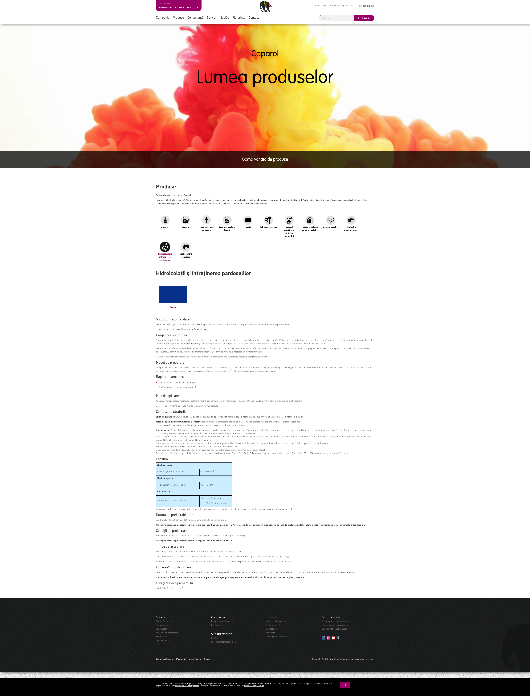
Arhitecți (270, 628)
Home (316, 5)
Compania (162, 17)
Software (160, 636)
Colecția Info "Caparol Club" (334, 628)
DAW (323, 5)
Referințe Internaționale (222, 641)
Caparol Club (347, 5)
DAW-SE (215, 637)
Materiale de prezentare (167, 632)
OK (345, 685)
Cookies (207, 658)
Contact (254, 17)
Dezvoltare (216, 624)
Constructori (162, 628)
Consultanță (195, 17)
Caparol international (221, 620)
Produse (178, 17)
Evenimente (333, 5)
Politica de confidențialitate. (187, 685)
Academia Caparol (275, 620)
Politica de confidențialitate (188, 658)
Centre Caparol (163, 620)
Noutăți (224, 17)
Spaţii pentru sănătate (276, 636)
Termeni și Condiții (164, 658)
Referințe (239, 17)
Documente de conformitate (335, 620)
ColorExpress (162, 640)
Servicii (211, 17)
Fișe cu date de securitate (334, 624)
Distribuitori (161, 624)
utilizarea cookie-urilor (254, 685)
